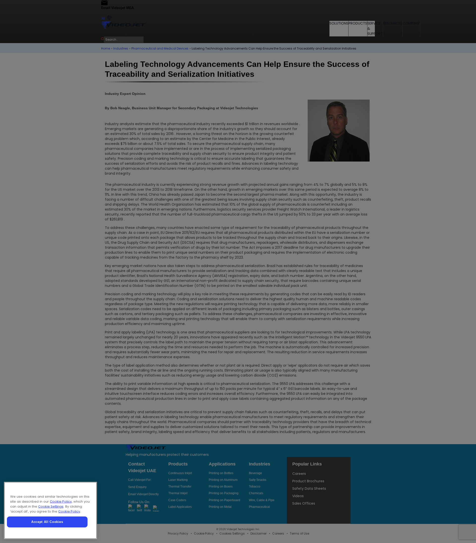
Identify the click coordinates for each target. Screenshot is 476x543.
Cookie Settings (50, 506)
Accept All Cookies (47, 522)
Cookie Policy (61, 501)
